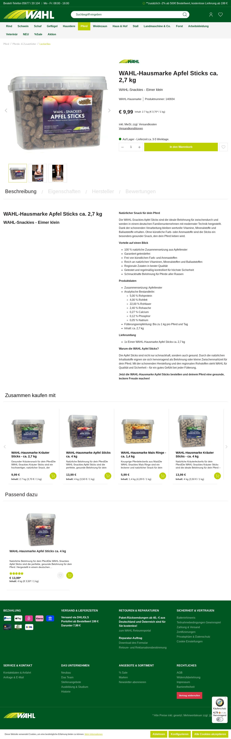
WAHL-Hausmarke (130, 99)
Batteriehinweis (186, 617)
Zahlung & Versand (188, 627)
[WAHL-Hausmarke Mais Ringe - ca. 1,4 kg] (138, 431)
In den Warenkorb (181, 146)
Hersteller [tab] (103, 191)
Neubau (66, 672)
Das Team (67, 677)
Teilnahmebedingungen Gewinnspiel (199, 622)
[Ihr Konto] (211, 15)
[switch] (219, 719)
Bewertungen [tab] (140, 191)
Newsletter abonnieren (132, 682)
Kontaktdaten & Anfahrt (17, 672)
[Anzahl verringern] (122, 147)
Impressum (183, 682)
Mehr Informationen (94, 734)
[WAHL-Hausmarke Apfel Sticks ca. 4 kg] (83, 431)
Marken (123, 677)
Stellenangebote (71, 682)
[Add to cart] (53, 475)
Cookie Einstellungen (190, 641)
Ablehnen (159, 734)
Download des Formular (133, 642)
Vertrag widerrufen (189, 695)
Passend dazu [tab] (21, 494)
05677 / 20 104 (31, 3)
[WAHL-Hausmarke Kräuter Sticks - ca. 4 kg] (193, 431)
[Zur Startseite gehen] (28, 14)
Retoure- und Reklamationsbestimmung (143, 647)
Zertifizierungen (186, 631)
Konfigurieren (180, 734)
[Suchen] (184, 14)
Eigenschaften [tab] (64, 191)
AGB (179, 672)
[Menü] (226, 699)
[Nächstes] (109, 110)
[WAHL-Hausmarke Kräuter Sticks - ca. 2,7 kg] (28, 431)
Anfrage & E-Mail (13, 677)
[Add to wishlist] (223, 147)
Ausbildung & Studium (74, 686)
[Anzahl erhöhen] (139, 147)
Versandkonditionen (131, 128)
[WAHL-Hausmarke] (129, 62)
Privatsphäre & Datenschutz (193, 636)
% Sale (123, 672)
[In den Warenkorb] (69, 575)
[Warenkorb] (226, 14)
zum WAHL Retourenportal (135, 630)
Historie (66, 691)
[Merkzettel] (220, 15)
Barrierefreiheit (185, 686)
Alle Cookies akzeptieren (210, 734)
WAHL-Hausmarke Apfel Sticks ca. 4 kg (37, 551)
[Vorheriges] (5, 110)
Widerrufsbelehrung (188, 677)
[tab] (21, 191)
